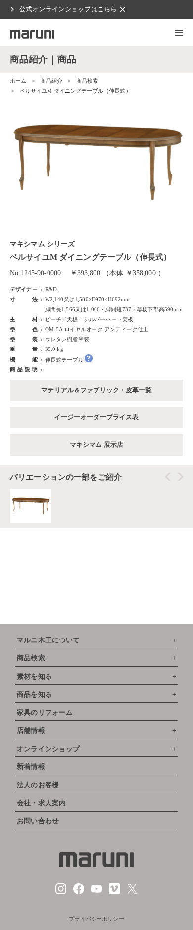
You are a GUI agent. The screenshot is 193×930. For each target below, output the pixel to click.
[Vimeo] (114, 892)
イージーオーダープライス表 (96, 417)
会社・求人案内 (41, 803)
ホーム (18, 81)
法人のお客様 (38, 785)
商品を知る (34, 694)
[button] (179, 33)
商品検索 (31, 658)
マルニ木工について (48, 640)
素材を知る (34, 676)
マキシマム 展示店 (96, 444)
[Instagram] (60, 892)
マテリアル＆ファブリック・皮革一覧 (96, 390)
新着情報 (31, 766)
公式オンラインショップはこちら (68, 9)
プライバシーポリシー (96, 919)
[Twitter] (132, 892)
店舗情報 (31, 730)
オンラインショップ (48, 749)
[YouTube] (96, 892)
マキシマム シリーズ (42, 244)
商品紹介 (51, 81)
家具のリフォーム (45, 712)
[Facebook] (78, 892)
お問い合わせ (38, 821)
